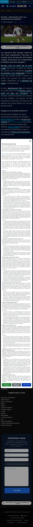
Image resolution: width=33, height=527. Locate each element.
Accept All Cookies (7, 385)
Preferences (26, 384)
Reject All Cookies (16, 385)
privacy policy (5, 168)
